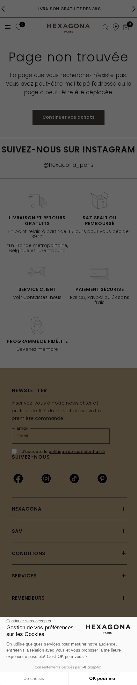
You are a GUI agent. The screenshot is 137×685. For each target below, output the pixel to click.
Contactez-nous (42, 297)
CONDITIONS (29, 553)
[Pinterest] (102, 478)
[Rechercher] (106, 27)
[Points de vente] (116, 27)
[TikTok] (74, 478)
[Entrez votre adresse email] (100, 436)
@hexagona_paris (69, 165)
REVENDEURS (28, 598)
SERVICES (24, 575)
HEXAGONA (27, 508)
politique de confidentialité (77, 451)
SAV (17, 531)
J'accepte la (63, 451)
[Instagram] (46, 478)
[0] (18, 27)
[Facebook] (18, 478)
